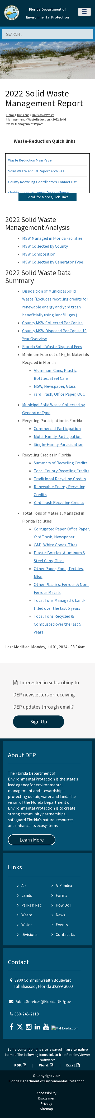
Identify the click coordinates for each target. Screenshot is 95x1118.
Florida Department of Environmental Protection (46, 1081)
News (60, 914)
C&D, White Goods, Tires (55, 544)
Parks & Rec (31, 905)
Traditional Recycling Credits (60, 478)
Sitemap (46, 1108)
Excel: (71, 1065)
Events (62, 924)
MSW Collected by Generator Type (52, 262)
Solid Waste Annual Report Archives (36, 171)
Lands (26, 895)
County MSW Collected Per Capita (52, 322)
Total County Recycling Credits (61, 470)
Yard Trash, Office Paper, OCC (59, 394)
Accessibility (46, 1093)
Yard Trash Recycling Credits (59, 502)
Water (26, 924)
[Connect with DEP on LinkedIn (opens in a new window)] (38, 1025)
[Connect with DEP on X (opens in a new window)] (21, 1025)
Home (10, 115)
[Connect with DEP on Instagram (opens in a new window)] (29, 1025)
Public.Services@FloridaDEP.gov (43, 1001)
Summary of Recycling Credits (61, 462)
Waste (26, 914)
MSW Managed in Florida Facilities (52, 238)
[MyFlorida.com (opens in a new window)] (65, 1026)
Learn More (32, 840)
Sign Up (38, 721)
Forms (61, 895)
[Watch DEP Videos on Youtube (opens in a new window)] (47, 1025)
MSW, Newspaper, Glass (55, 386)
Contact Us (65, 934)
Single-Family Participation (58, 444)
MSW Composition (38, 254)
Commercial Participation (57, 428)
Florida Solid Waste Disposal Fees (52, 346)
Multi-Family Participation (58, 436)
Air (23, 885)
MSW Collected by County (45, 246)
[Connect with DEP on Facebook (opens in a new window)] (12, 1025)
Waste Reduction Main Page (30, 160)
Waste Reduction (38, 119)
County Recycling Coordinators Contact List (42, 181)
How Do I (63, 905)
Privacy (46, 1103)
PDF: (18, 1065)
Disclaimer (46, 1098)
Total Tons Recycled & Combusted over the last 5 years (57, 624)
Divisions (23, 115)
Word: (44, 1065)
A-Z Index (64, 885)
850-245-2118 (27, 1014)
